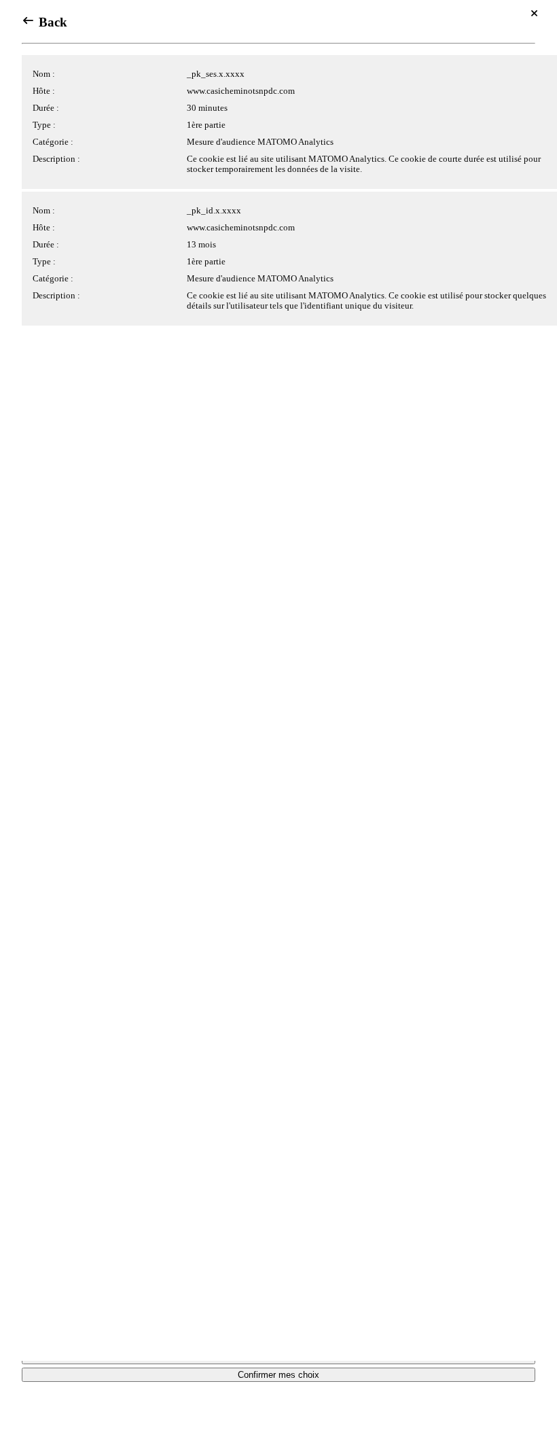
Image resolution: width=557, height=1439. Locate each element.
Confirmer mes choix (278, 1375)
